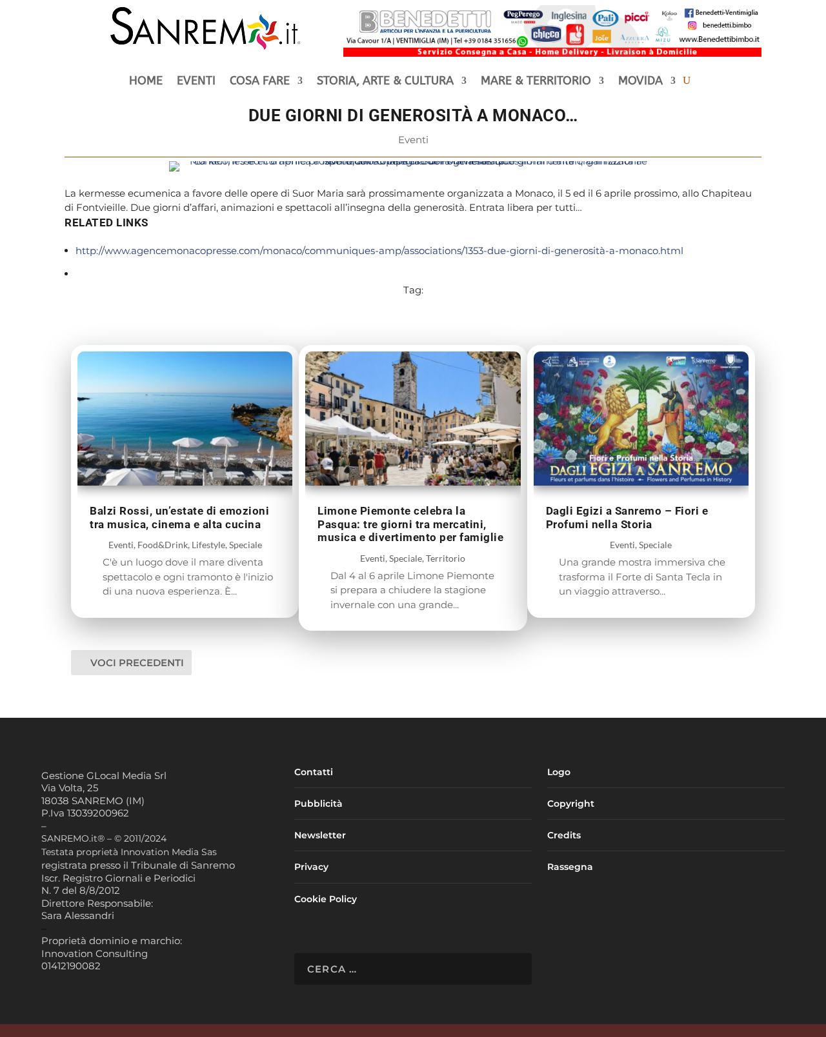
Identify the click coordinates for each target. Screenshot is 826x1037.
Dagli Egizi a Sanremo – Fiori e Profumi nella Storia (627, 517)
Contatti (313, 772)
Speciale (245, 544)
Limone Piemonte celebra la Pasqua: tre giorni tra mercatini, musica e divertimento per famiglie (410, 524)
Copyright (570, 803)
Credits (564, 835)
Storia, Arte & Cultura (385, 82)
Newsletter (320, 835)
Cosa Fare (260, 82)
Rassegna (570, 867)
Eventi (196, 82)
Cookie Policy (325, 899)
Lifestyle (208, 544)
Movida (640, 82)
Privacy (311, 867)
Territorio (445, 558)
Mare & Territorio (536, 82)
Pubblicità (318, 803)
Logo (558, 772)
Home (146, 82)
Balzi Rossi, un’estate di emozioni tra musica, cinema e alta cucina (179, 517)
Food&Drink (162, 544)
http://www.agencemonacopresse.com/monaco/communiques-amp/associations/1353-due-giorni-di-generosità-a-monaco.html (379, 250)
